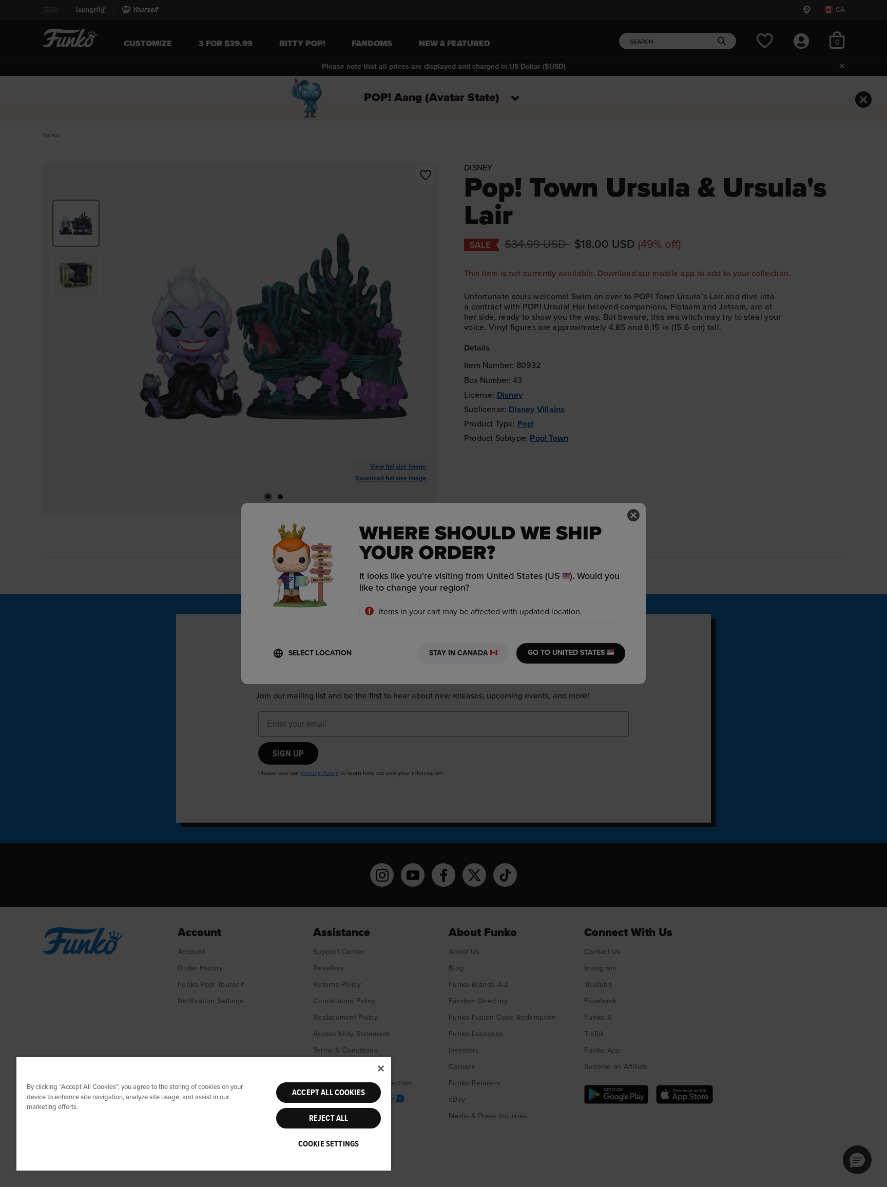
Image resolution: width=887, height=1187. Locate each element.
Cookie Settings (328, 1144)
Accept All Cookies (328, 1092)
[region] (203, 1113)
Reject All (329, 1118)
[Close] (381, 1068)
